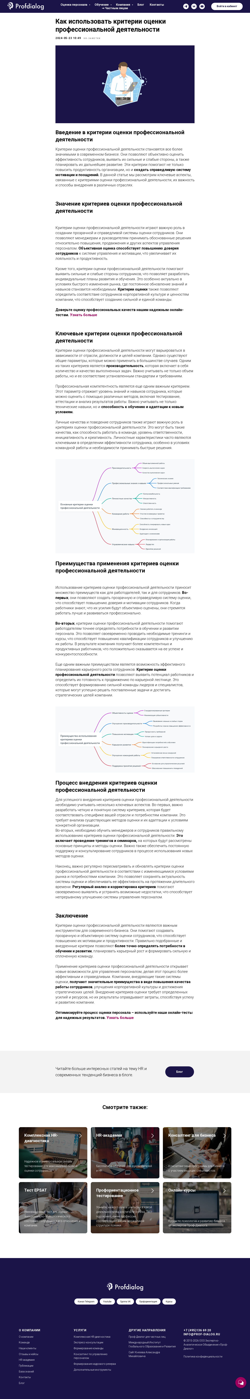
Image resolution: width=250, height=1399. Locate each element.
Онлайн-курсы (182, 1190)
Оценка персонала (74, 4)
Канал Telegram (86, 1301)
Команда (24, 1342)
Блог (140, 4)
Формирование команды (88, 1348)
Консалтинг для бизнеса (192, 1135)
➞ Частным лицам (115, 8)
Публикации (26, 1365)
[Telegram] (186, 6)
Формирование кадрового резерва (95, 1363)
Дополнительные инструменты (92, 1369)
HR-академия (109, 1135)
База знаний (26, 1371)
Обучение (102, 4)
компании (27, 1336)
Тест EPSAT (35, 1190)
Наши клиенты (27, 1348)
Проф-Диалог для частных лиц (147, 1336)
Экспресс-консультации (88, 1342)
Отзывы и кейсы (28, 1354)
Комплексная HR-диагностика (92, 1336)
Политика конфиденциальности (203, 1356)
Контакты (157, 4)
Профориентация (148, 1301)
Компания (123, 4)
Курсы (169, 1301)
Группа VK (125, 1301)
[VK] (194, 6)
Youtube (107, 1301)
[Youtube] (202, 6)
